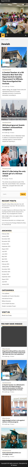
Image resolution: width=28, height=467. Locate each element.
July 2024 (4, 281)
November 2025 (6, 241)
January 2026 (5, 236)
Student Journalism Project (9, 306)
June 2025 (4, 254)
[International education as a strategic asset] (14, 438)
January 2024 (5, 284)
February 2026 (5, 234)
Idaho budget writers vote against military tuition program (13, 421)
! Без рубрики (5, 293)
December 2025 (6, 239)
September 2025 (6, 246)
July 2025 (4, 251)
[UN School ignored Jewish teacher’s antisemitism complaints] (14, 110)
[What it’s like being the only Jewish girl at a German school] (14, 156)
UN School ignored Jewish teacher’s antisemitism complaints (13, 127)
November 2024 (6, 271)
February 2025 (5, 264)
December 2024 (6, 269)
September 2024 (6, 276)
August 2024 (5, 279)
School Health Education (8, 303)
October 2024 (5, 274)
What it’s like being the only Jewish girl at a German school (14, 173)
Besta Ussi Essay (7, 315)
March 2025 (5, 261)
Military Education (6, 301)
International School (6, 69)
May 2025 (4, 256)
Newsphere (22, 463)
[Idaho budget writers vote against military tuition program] (14, 406)
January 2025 (5, 266)
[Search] (26, 35)
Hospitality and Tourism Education (10, 296)
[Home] (3, 35)
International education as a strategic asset (13, 220)
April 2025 (4, 259)
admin (13, 86)
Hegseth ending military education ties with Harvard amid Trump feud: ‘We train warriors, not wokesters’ (13, 205)
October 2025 (5, 244)
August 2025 (5, 249)
